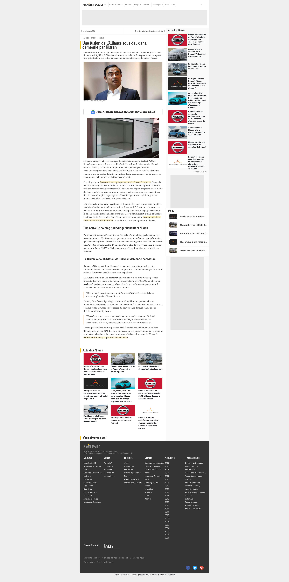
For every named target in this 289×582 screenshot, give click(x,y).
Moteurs (87, 476)
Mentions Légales (92, 558)
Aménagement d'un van (195, 492)
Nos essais (88, 486)
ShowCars (88, 489)
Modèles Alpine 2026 (93, 473)
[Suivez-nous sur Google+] (200, 567)
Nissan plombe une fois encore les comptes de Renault (121, 420)
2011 (167, 512)
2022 (167, 476)
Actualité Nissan (176, 30)
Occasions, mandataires (195, 473)
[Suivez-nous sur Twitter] (194, 567)
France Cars (89, 562)
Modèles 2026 (90, 463)
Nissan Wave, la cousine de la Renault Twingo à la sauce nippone (123, 369)
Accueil (86, 38)
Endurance (108, 466)
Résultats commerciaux (154, 463)
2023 (167, 473)
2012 (167, 508)
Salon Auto (190, 499)
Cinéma (188, 495)
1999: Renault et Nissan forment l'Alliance (193, 250)
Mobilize (148, 492)
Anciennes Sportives (92, 502)
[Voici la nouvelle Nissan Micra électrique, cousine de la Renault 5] (96, 409)
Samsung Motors (151, 482)
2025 (167, 466)
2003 (167, 538)
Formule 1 (108, 463)
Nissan (101, 38)
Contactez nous (137, 558)
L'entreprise (129, 466)
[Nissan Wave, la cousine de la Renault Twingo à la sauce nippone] (123, 359)
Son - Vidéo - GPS (193, 508)
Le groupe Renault (152, 476)
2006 (167, 528)
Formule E (108, 469)
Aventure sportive (131, 479)
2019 (167, 486)
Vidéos (173, 5)
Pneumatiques (191, 502)
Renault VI (128, 469)
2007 (167, 525)
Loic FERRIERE (91, 101)
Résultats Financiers (152, 466)
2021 (167, 479)
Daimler (147, 499)
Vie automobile (191, 466)
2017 (167, 492)
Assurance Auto (192, 505)
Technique (88, 479)
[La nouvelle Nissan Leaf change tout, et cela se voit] (150, 359)
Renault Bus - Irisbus (133, 482)
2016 (167, 495)
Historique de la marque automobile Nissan (193, 242)
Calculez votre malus (194, 463)
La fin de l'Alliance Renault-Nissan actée (193, 216)
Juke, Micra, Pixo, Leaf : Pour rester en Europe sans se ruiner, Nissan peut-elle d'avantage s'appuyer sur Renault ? (121, 396)
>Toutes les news (200, 172)
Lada (146, 495)
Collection (88, 495)
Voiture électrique (192, 482)
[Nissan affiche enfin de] (96, 359)
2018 (167, 489)
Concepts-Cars (90, 492)
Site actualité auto (105, 562)
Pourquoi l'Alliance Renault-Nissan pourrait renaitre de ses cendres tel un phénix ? (197, 83)
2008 (167, 521)
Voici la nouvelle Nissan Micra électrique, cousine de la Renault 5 (95, 419)
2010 (167, 515)
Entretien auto (191, 469)
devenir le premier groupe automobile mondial (106, 337)
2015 (167, 499)
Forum (167, 5)
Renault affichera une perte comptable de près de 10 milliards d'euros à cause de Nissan (196, 117)
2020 (167, 482)
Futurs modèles (90, 482)
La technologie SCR (89, 31)
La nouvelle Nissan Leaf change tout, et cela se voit (197, 66)
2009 (167, 518)
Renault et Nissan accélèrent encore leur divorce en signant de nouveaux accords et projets (148, 422)
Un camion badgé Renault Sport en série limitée (149, 31)
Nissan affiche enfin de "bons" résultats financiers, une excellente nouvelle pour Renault (197, 39)
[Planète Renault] (93, 4)
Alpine (126, 463)
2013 (167, 505)
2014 (167, 502)
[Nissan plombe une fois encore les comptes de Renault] (123, 410)
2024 (167, 469)
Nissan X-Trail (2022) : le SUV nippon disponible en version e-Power (193, 225)
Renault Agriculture (132, 473)
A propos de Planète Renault (115, 558)
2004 (167, 534)
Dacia (146, 479)
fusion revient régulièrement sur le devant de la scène (125, 182)
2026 (167, 463)
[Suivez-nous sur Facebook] (187, 567)
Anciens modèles (91, 499)
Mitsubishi (148, 489)
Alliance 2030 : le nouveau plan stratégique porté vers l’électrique (193, 233)
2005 (167, 531)
